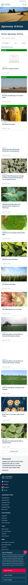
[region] (14, 567)
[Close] (25, 552)
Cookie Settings (8, 575)
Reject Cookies (8, 579)
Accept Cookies (8, 570)
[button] (3, 477)
